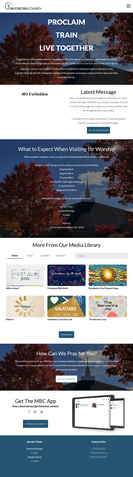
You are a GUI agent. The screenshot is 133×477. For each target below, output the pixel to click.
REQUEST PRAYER (66, 379)
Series (15, 255)
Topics (30, 255)
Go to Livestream (98, 130)
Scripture (60, 255)
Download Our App (35, 424)
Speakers (45, 255)
